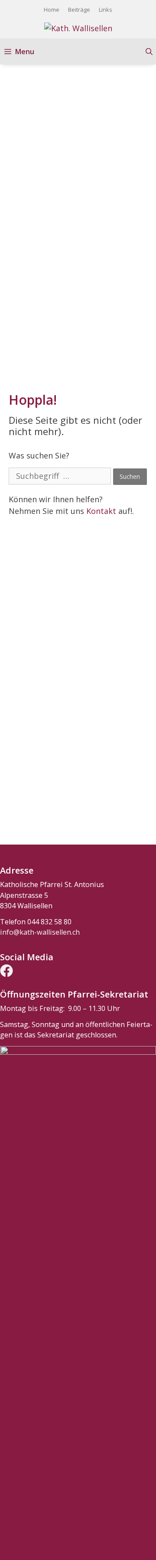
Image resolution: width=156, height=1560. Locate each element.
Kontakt (101, 511)
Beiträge (79, 9)
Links (105, 9)
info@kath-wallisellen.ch (40, 932)
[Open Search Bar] (149, 52)
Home (51, 9)
